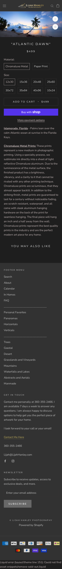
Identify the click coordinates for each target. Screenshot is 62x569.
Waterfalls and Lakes (17, 371)
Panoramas (10, 318)
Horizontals (11, 324)
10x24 (51, 90)
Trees (7, 342)
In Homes (9, 294)
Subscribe (17, 503)
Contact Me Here (14, 437)
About (7, 283)
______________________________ (25, 306)
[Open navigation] (4, 5)
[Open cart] (57, 5)
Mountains (10, 366)
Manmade (10, 383)
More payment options (31, 120)
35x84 (23, 90)
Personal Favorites (15, 312)
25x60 (51, 82)
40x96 (37, 90)
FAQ (6, 300)
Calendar (9, 288)
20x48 (37, 82)
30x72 (9, 90)
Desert (8, 354)
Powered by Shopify (31, 525)
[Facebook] (5, 461)
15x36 (23, 82)
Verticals (9, 330)
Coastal (8, 348)
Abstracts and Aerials (17, 377)
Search (8, 277)
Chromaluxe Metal (17, 66)
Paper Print (41, 66)
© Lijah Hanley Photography (31, 520)
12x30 (9, 82)
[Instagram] (13, 461)
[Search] (52, 5)
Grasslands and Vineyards (19, 360)
